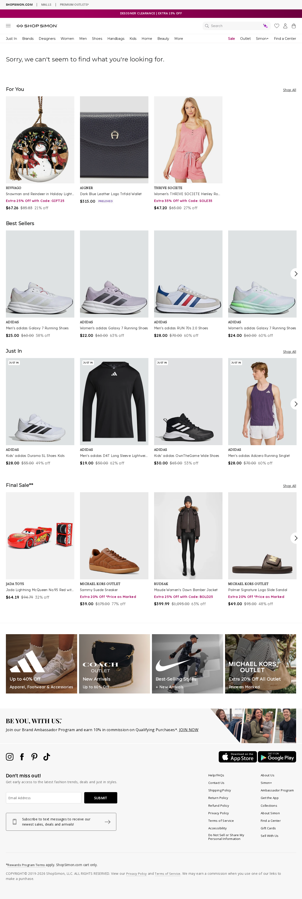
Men (83, 38)
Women (67, 38)
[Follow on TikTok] (46, 759)
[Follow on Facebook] (22, 759)
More (178, 38)
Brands (28, 38)
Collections (269, 805)
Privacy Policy (218, 813)
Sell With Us (270, 836)
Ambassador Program (277, 790)
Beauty (163, 38)
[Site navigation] (8, 26)
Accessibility (217, 828)
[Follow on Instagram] (10, 759)
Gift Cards (268, 828)
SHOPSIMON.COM (19, 4)
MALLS (46, 4)
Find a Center (285, 38)
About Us (267, 775)
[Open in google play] (277, 761)
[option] (40, 153)
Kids (133, 38)
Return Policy (218, 798)
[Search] (237, 26)
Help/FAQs (216, 775)
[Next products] (296, 273)
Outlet (245, 38)
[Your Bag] (293, 26)
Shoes (97, 38)
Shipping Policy (219, 790)
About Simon (270, 813)
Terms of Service (221, 820)
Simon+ (262, 38)
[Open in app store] (238, 761)
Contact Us (216, 783)
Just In (11, 38)
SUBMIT (100, 798)
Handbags (115, 38)
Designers (47, 38)
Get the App (270, 798)
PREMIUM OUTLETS (74, 4)
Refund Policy (218, 805)
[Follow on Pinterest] (35, 759)
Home (147, 38)
